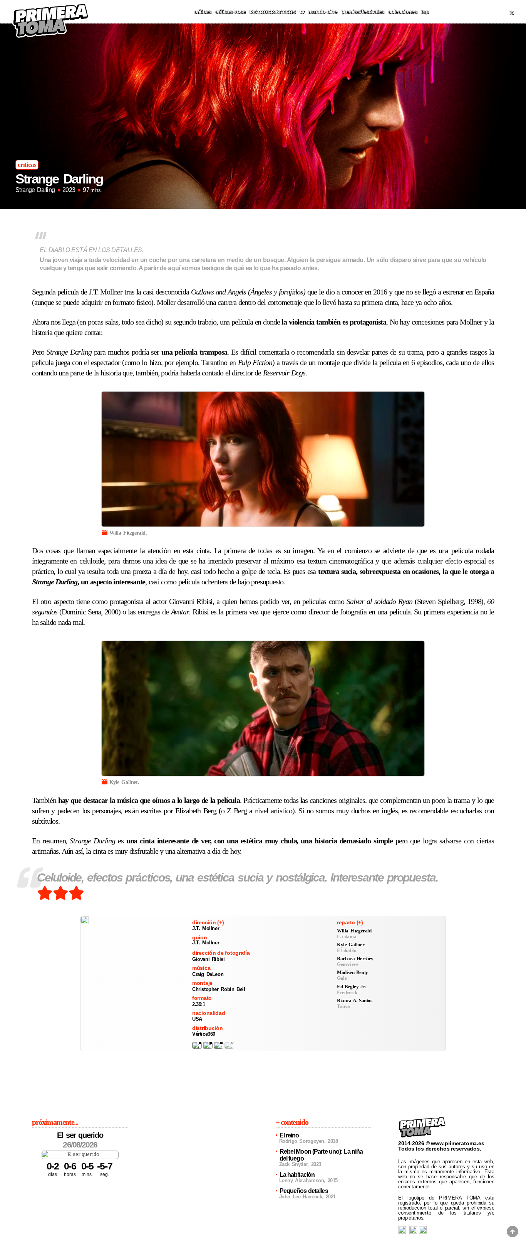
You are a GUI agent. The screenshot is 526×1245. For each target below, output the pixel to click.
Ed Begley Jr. (351, 986)
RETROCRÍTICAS (273, 12)
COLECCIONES (402, 11)
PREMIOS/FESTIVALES (362, 11)
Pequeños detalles (304, 1191)
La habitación (297, 1174)
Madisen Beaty (352, 972)
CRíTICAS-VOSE (230, 11)
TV (302, 11)
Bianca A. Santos (354, 1000)
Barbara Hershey (355, 958)
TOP (425, 11)
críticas (27, 164)
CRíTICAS (202, 11)
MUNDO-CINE (322, 11)
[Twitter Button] (511, 13)
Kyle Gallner (350, 944)
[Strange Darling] (84, 920)
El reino (289, 1135)
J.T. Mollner (205, 928)
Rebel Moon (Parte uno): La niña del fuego (321, 1155)
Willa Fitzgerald (354, 931)
